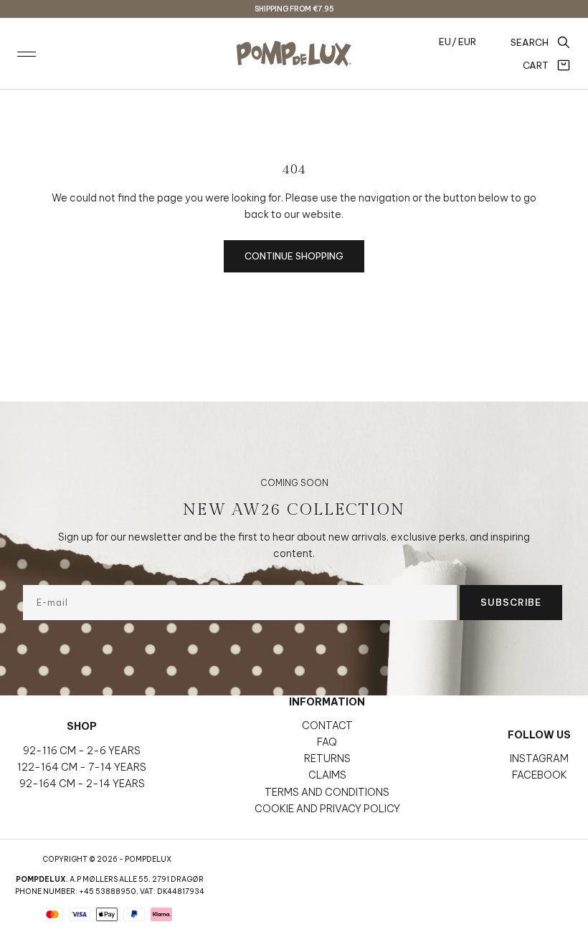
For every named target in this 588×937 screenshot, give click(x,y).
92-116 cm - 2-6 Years (82, 750)
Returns (327, 758)
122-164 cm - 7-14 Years (81, 767)
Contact (327, 725)
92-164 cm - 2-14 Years (82, 783)
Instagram (539, 758)
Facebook (539, 775)
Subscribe (510, 602)
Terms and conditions (327, 792)
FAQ (327, 742)
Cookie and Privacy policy (327, 808)
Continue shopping (294, 256)
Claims (327, 775)
